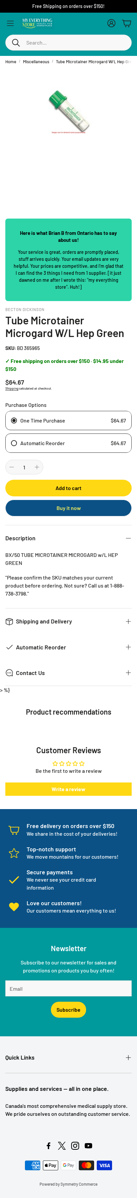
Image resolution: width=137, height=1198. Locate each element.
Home (10, 61)
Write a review (68, 789)
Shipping (11, 388)
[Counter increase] (37, 467)
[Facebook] (49, 1146)
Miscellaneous (36, 61)
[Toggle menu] (10, 23)
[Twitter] (62, 1146)
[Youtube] (88, 1146)
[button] (68, 42)
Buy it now (69, 508)
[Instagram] (75, 1146)
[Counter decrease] (12, 467)
